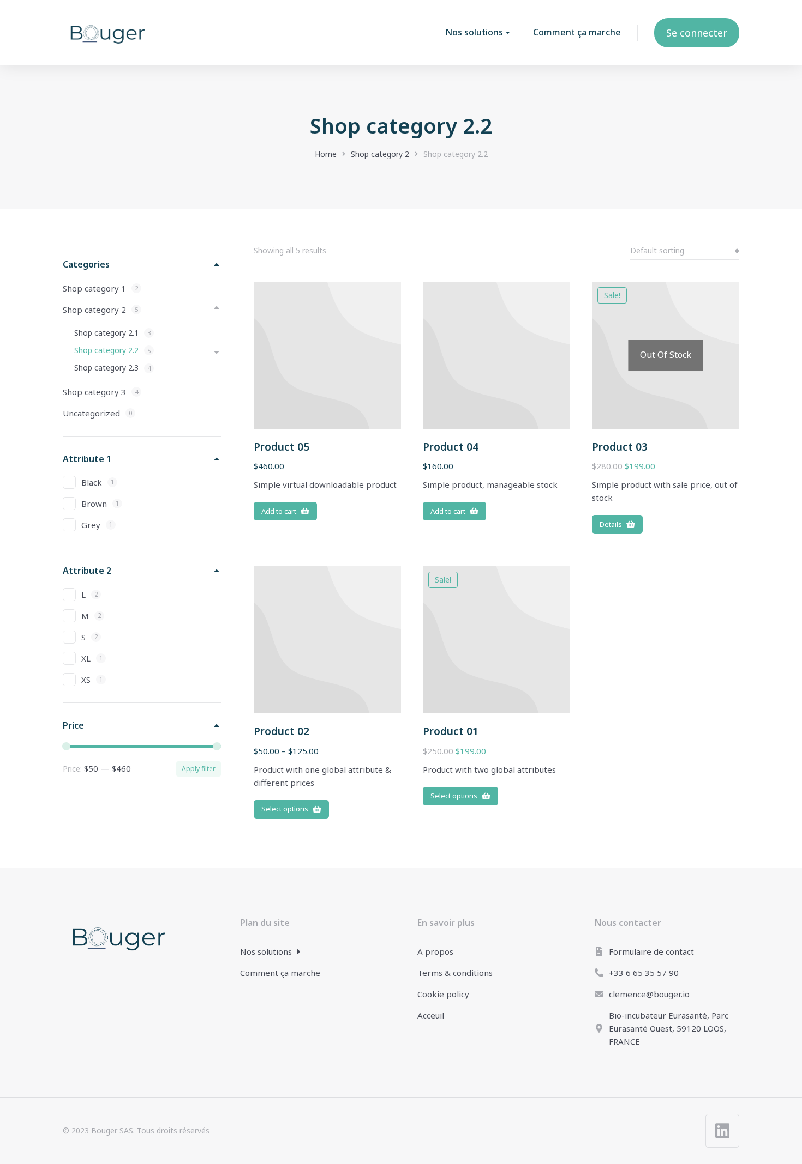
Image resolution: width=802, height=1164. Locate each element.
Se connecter (696, 32)
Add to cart (278, 511)
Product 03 (620, 447)
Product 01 (450, 731)
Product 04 (450, 447)
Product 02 (281, 731)
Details (611, 524)
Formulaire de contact (651, 951)
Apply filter (199, 768)
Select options (284, 809)
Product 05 (281, 447)
